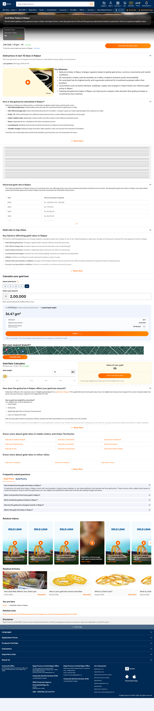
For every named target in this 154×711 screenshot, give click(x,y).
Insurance (64, 10)
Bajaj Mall (34, 10)
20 (16, 286)
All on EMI (23, 10)
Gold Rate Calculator (26, 614)
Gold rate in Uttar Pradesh (113, 449)
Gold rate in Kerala (110, 444)
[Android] (127, 677)
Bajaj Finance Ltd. (99, 672)
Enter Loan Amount (10, 291)
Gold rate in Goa (11, 449)
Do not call (132, 10)
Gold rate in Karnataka (66, 444)
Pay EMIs (121, 10)
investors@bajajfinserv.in (75, 675)
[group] (77, 352)
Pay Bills (74, 10)
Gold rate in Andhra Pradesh (15, 440)
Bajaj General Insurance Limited (102, 674)
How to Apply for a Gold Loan (45, 614)
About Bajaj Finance (106, 10)
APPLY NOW (8, 562)
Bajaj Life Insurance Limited (101, 677)
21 (21, 286)
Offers (83, 10)
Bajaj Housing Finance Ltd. (101, 683)
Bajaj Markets (98, 680)
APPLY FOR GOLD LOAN (115, 375)
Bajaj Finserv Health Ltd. (100, 689)
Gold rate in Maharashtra (14, 444)
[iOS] (134, 677)
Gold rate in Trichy (108, 463)
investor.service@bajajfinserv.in (45, 672)
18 (5, 286)
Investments (53, 10)
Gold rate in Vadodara (13, 463)
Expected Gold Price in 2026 (67, 614)
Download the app (147, 10)
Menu (7, 10)
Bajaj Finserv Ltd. (99, 669)
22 (27, 286)
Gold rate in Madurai (62, 463)
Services (92, 10)
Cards (42, 10)
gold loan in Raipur (62, 392)
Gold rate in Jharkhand (112, 440)
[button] (139, 326)
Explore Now (15, 357)
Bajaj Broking (97, 686)
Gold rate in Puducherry (66, 449)
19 (10, 286)
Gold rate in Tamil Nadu (66, 440)
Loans (14, 10)
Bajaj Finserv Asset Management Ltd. (104, 692)
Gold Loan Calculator (10, 614)
